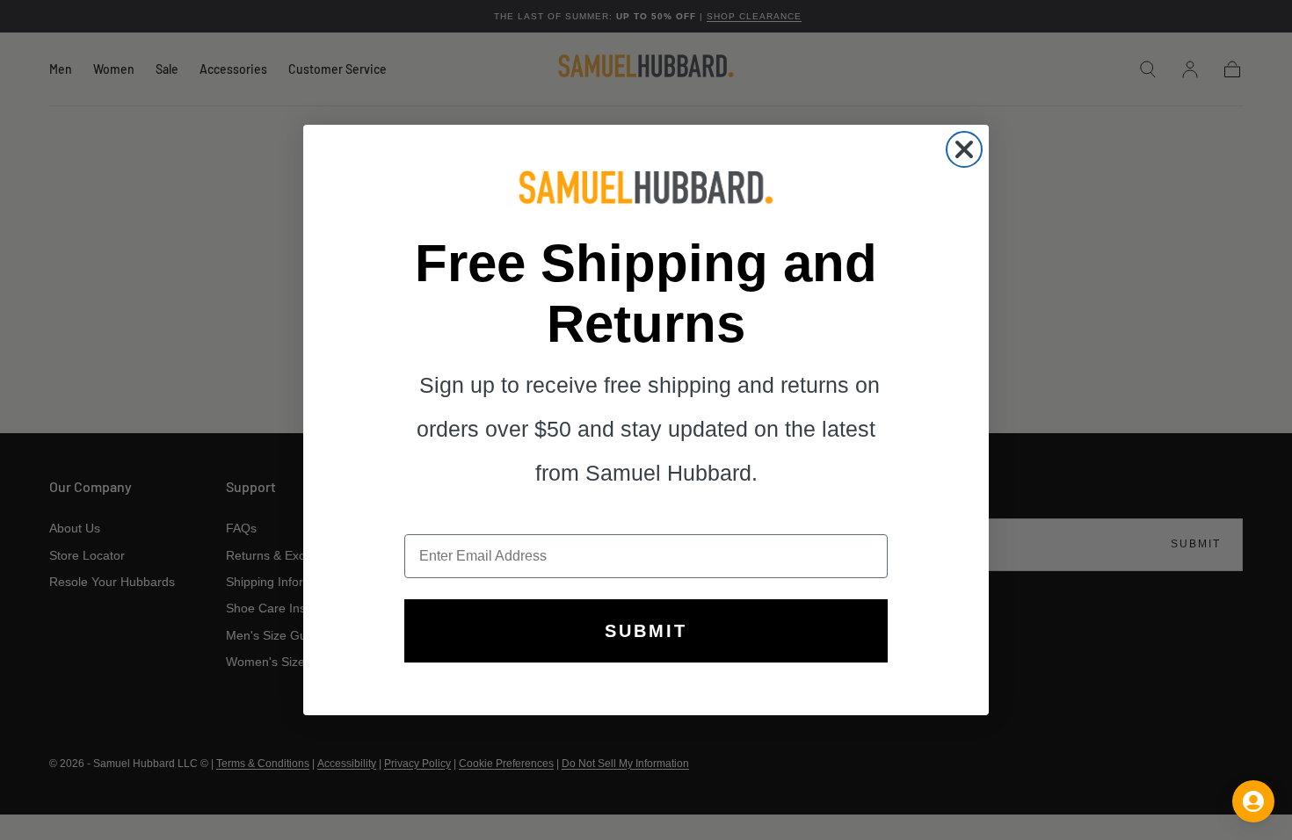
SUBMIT (646, 631)
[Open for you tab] (1253, 801)
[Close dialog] (964, 149)
